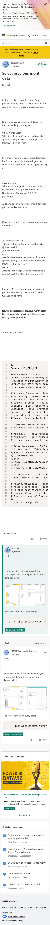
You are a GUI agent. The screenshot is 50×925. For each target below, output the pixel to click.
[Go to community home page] (16, 35)
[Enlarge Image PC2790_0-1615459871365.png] (25, 595)
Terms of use (41, 907)
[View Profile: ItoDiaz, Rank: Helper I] (5, 64)
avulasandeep (25, 855)
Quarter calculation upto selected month (27, 862)
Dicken (24, 877)
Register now (9, 25)
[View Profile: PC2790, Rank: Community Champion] (6, 652)
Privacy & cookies (26, 907)
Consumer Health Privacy (12, 920)
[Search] (28, 35)
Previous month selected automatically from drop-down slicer (26, 836)
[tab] (23, 815)
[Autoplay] (20, 815)
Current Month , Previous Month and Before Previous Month (25, 850)
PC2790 (15, 548)
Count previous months (19, 873)
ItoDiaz (14, 62)
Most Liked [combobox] (40, 643)
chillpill (24, 841)
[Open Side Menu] (4, 35)
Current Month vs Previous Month (24, 884)
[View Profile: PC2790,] (8, 550)
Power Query (9, 43)
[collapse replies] (25, 648)
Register (35, 35)
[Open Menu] (46, 43)
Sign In (44, 35)
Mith (22, 888)
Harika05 (25, 866)
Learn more (9, 808)
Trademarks (7, 912)
